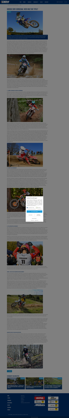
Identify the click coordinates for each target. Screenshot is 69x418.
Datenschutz (36, 220)
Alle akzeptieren (34, 211)
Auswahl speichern (38, 215)
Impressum (32, 220)
